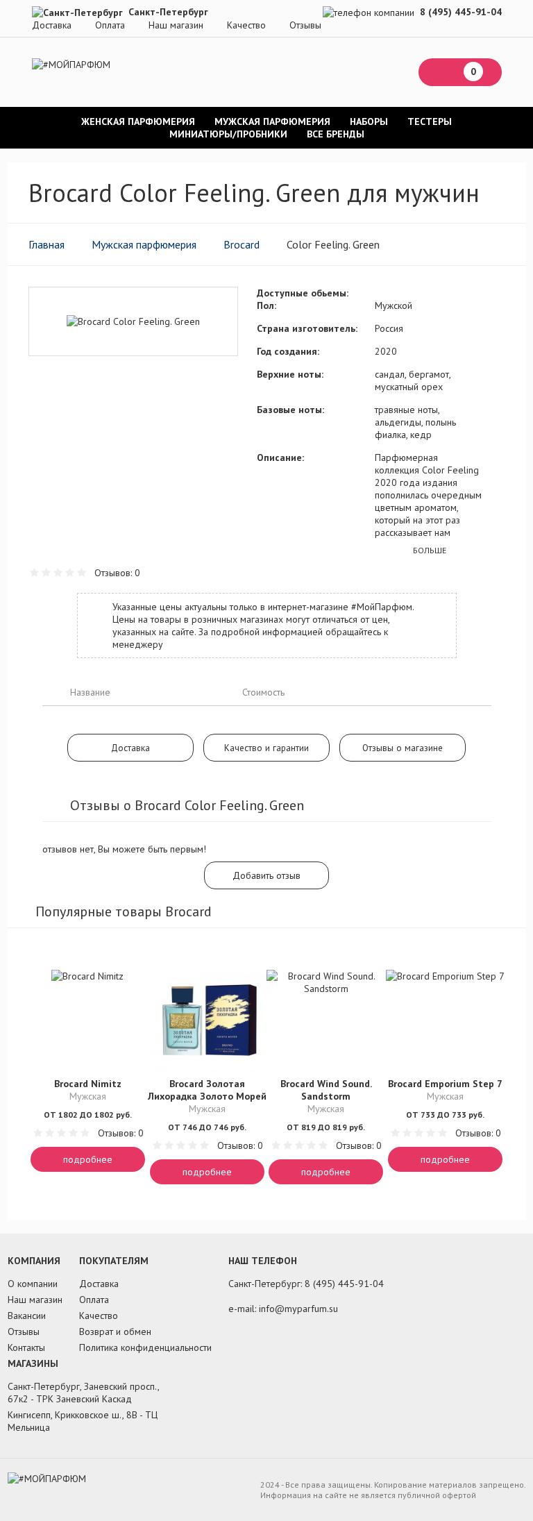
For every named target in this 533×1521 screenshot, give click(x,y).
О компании (33, 1283)
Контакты (26, 1347)
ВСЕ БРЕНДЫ (335, 134)
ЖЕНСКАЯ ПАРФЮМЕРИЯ (138, 121)
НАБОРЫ (369, 121)
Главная (46, 244)
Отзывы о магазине (402, 747)
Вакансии (27, 1315)
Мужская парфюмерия (144, 244)
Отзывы (305, 25)
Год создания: (288, 351)
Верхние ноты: (290, 374)
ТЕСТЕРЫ (429, 121)
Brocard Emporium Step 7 (445, 1083)
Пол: (266, 305)
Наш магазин (176, 25)
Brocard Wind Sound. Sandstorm (326, 1089)
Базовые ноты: (290, 409)
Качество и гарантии (266, 747)
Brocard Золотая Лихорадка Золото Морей (207, 1089)
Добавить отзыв (266, 875)
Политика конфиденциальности (145, 1347)
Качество (246, 25)
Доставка (51, 25)
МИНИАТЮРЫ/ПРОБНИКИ (228, 134)
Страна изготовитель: (307, 328)
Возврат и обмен (115, 1331)
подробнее (87, 1159)
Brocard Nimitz (87, 1083)
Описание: (280, 457)
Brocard (241, 244)
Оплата (110, 25)
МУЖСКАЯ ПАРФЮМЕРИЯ (272, 121)
